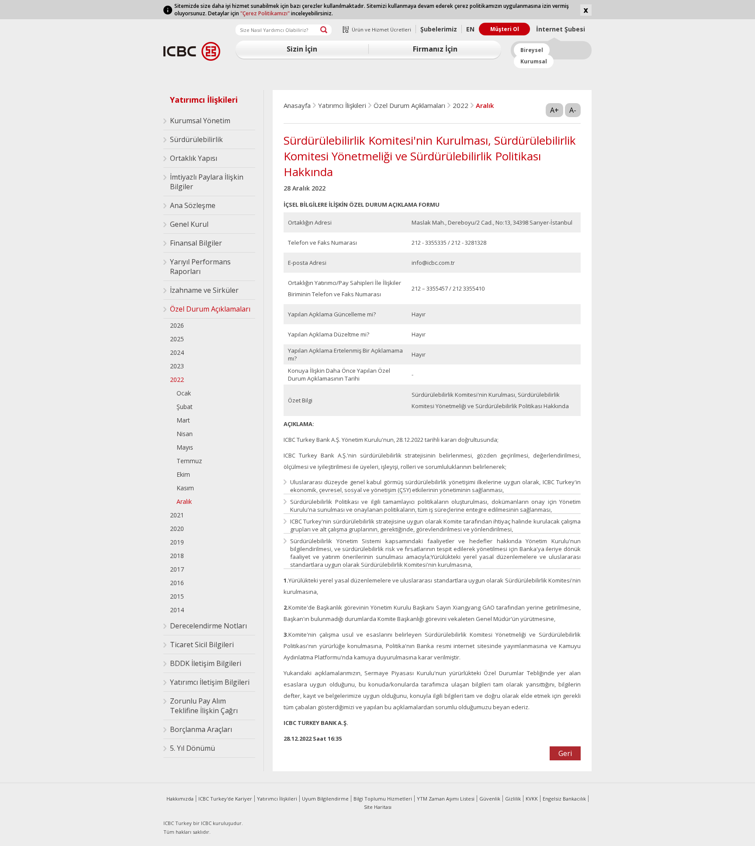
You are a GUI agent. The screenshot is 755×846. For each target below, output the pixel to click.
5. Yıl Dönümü (192, 748)
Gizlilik (513, 798)
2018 (177, 555)
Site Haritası (377, 807)
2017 (177, 569)
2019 (177, 542)
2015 (177, 596)
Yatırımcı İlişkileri (204, 99)
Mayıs (185, 447)
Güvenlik (489, 798)
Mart (183, 420)
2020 (177, 528)
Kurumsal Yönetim (200, 120)
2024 (177, 352)
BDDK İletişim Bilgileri (205, 663)
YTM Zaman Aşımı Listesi (445, 798)
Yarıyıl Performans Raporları (200, 266)
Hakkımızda (180, 798)
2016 (177, 583)
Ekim (183, 474)
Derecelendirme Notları (208, 626)
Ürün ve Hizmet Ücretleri (381, 29)
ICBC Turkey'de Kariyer (225, 798)
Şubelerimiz (438, 29)
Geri (565, 753)
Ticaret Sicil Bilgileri (202, 644)
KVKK (532, 798)
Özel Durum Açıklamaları (210, 309)
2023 (177, 366)
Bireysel (531, 50)
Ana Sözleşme (192, 205)
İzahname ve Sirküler (204, 290)
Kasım (185, 488)
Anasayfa (297, 105)
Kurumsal (533, 61)
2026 (177, 325)
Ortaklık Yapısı (193, 158)
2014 (177, 610)
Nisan (185, 434)
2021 (177, 515)
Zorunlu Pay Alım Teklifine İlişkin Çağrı (204, 705)
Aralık (184, 501)
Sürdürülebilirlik (196, 139)
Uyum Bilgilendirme (325, 798)
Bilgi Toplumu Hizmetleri (382, 798)
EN (470, 29)
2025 (177, 339)
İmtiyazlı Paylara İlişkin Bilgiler (206, 181)
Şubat (185, 406)
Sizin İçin (302, 49)
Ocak (184, 393)
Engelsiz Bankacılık (564, 798)
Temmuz (189, 461)
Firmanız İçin (435, 49)
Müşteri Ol (504, 29)
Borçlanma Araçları (201, 729)
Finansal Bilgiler (196, 243)
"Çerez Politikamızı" (265, 13)
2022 (177, 379)
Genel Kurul (189, 224)
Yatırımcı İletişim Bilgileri (209, 682)
